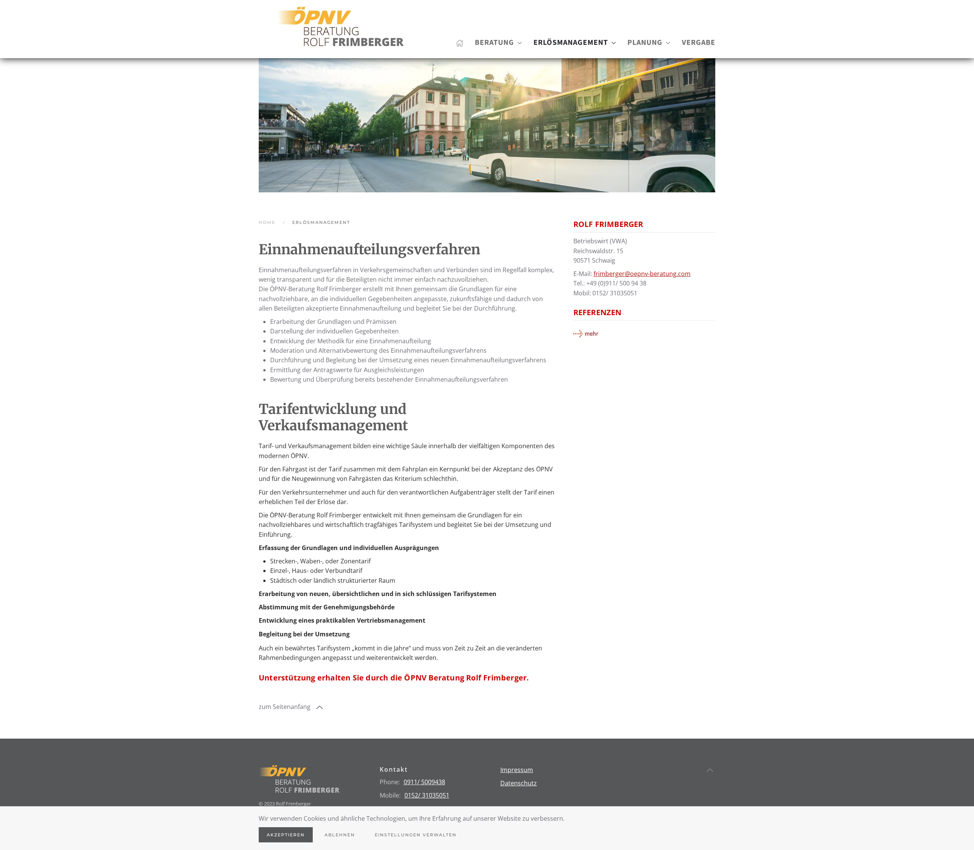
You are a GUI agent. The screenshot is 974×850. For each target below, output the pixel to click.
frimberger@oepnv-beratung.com (642, 274)
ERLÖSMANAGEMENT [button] (570, 42)
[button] (319, 707)
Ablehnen (340, 834)
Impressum (516, 770)
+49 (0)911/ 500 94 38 (616, 283)
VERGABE (698, 42)
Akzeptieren (286, 834)
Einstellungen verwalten (416, 834)
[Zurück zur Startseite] (339, 29)
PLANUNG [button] (644, 42)
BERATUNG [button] (494, 42)
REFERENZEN (597, 312)
